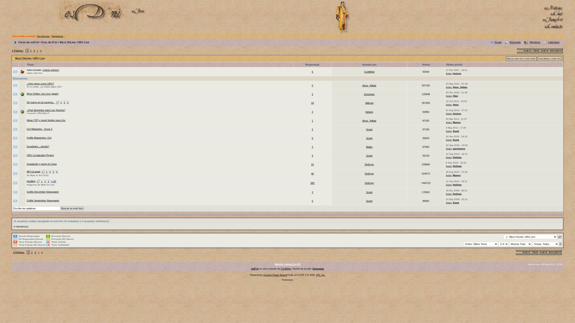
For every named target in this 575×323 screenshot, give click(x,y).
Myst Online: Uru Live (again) (43, 93)
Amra (456, 104)
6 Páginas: (18, 50)
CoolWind (369, 71)
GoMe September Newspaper (43, 200)
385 (312, 183)
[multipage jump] (57, 102)
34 (312, 103)
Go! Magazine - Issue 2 (39, 129)
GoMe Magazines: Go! (39, 137)
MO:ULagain (33, 171)
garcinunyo (459, 148)
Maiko (369, 147)
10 (312, 164)
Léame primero (51, 70)
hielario (457, 73)
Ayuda (498, 42)
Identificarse (43, 36)
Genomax (369, 94)
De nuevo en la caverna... (41, 102)
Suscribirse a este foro (549, 58)
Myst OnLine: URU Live (74, 42)
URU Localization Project (40, 155)
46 (312, 173)
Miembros (535, 42)
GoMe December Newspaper (43, 191)
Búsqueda (515, 42)
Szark (369, 129)
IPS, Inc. (320, 275)
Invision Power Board (275, 275)
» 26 (53, 181)
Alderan (369, 103)
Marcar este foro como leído (521, 58)
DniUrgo (457, 157)
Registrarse (57, 36)
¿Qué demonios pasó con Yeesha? (46, 110)
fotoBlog (31, 181)
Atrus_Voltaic (369, 85)
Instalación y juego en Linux (42, 164)
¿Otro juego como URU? (40, 83)
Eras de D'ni (49, 42)
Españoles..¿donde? (38, 146)
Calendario (554, 42)
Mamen (457, 122)
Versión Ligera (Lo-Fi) (287, 264)
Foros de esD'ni (28, 42)
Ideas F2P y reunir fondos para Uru (46, 120)
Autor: (449, 73)
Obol (455, 96)
